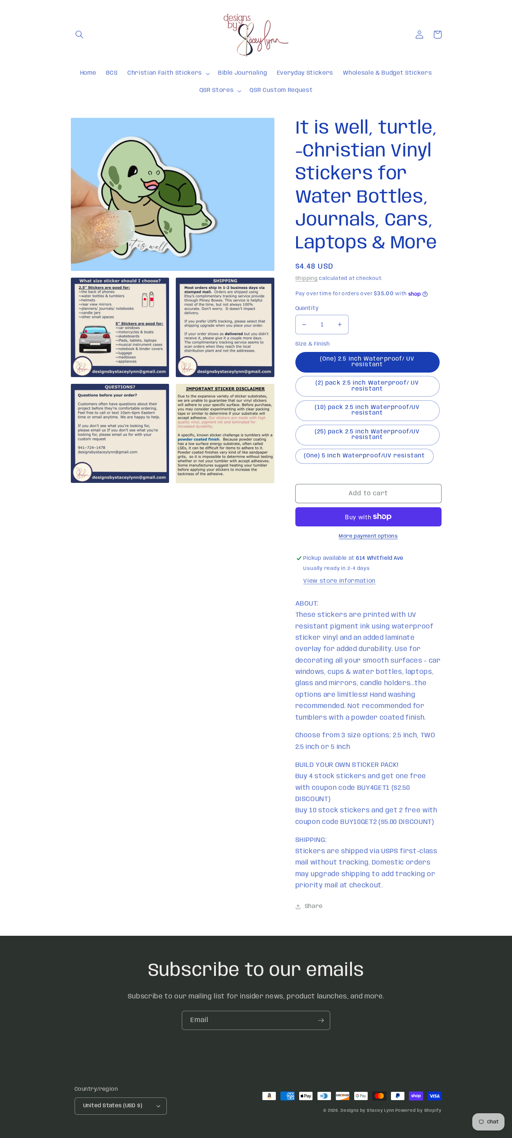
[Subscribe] (321, 1020)
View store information (339, 581)
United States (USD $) (112, 1105)
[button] (79, 35)
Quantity (307, 308)
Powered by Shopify (418, 1110)
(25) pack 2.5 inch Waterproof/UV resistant (367, 434)
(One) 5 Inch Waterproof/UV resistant (364, 456)
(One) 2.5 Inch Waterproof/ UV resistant (367, 362)
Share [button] (314, 906)
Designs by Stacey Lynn (367, 1110)
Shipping (306, 278)
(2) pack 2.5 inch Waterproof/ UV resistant (367, 386)
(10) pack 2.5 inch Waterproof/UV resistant (367, 410)
